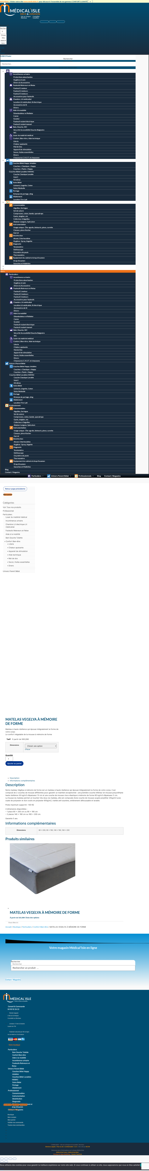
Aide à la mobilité (19, 110)
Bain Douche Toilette (14, 538)
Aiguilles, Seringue (20, 208)
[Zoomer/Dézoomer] (2, 1159)
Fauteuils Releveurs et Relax (24, 85)
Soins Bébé (17, 182)
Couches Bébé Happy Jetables (24, 163)
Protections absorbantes (23, 77)
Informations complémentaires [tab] (22, 781)
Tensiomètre (18, 247)
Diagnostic (17, 244)
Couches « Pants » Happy (23, 169)
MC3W (88, 1146)
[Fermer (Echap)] (14, 1159)
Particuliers (14, 71)
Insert (15, 177)
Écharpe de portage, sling (23, 194)
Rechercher (4, 28)
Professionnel (8, 511)
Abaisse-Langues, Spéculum (24, 222)
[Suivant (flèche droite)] (6, 1162)
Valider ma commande (15, 1122)
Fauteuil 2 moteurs (20, 91)
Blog (7, 266)
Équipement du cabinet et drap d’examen (29, 258)
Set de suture (18, 211)
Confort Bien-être (13, 541)
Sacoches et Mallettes (21, 263)
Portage (16, 191)
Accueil (8, 927)
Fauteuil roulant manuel (22, 124)
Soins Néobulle (19, 188)
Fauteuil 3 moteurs (20, 94)
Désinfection (18, 235)
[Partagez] (10, 1159)
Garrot (16, 233)
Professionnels (15, 202)
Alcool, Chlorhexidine (21, 238)
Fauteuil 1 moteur (20, 88)
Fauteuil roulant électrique (23, 121)
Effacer (27, 749)
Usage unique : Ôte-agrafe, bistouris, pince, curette (33, 227)
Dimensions (14, 745)
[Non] (2, 1169)
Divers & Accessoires (21, 82)
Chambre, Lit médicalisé (22, 99)
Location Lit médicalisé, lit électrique (27, 102)
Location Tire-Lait (20, 199)
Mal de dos (13, 558)
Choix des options (32, 918)
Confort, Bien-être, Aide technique (26, 138)
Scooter (16, 119)
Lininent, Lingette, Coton (23, 185)
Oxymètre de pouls (20, 252)
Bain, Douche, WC (20, 127)
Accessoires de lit (20, 105)
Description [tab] (14, 778)
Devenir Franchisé (76, 1154)
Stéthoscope (18, 249)
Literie (16, 141)
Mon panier (11, 1120)
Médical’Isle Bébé (73, 1152)
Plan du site (60, 1146)
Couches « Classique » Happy (24, 166)
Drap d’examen (19, 261)
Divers (16, 107)
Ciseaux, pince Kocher (22, 230)
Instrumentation (19, 224)
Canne (15, 116)
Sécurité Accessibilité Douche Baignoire (28, 130)
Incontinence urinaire (21, 74)
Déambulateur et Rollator (23, 113)
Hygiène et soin (19, 80)
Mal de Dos (17, 147)
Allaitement (17, 196)
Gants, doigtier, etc (20, 216)
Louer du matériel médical (23, 135)
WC (14, 133)
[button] (3, 25)
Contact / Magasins (13, 269)
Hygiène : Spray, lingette (22, 241)
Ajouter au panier (14, 763)
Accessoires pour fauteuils (23, 96)
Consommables (19, 205)
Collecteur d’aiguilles (21, 219)
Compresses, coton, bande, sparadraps (28, 213)
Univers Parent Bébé (18, 160)
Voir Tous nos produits (12, 507)
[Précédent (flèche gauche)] (2, 1162)
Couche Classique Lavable (23, 174)
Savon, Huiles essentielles (23, 152)
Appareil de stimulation (22, 149)
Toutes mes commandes (16, 1125)
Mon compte (12, 1117)
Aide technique (15, 555)
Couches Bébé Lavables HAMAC (21, 172)
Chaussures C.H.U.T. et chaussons (26, 158)
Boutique (17, 927)
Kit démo (16, 180)
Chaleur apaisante (20, 144)
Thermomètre (18, 255)
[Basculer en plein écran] (6, 1159)
